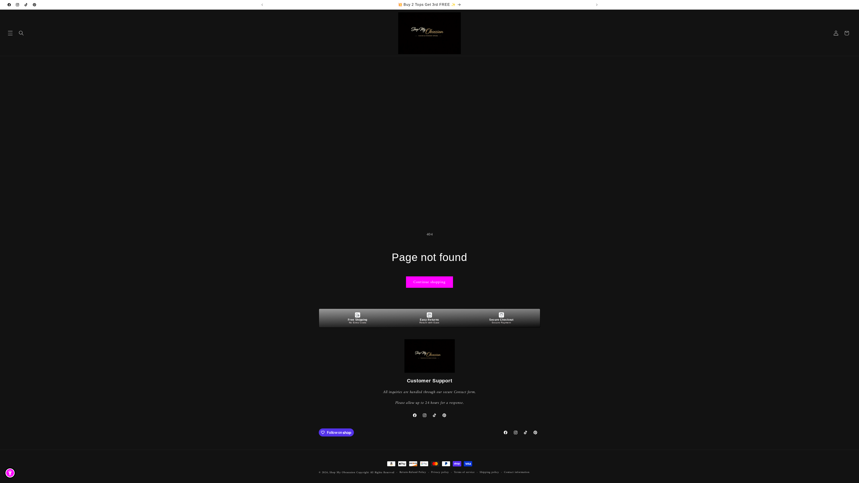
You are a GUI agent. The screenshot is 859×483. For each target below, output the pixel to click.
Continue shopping (429, 282)
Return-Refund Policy (413, 472)
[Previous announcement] (262, 4)
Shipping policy (489, 472)
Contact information (516, 472)
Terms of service (464, 472)
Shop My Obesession (342, 472)
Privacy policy (440, 472)
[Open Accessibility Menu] (10, 473)
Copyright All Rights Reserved (375, 472)
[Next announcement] (597, 4)
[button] (10, 33)
